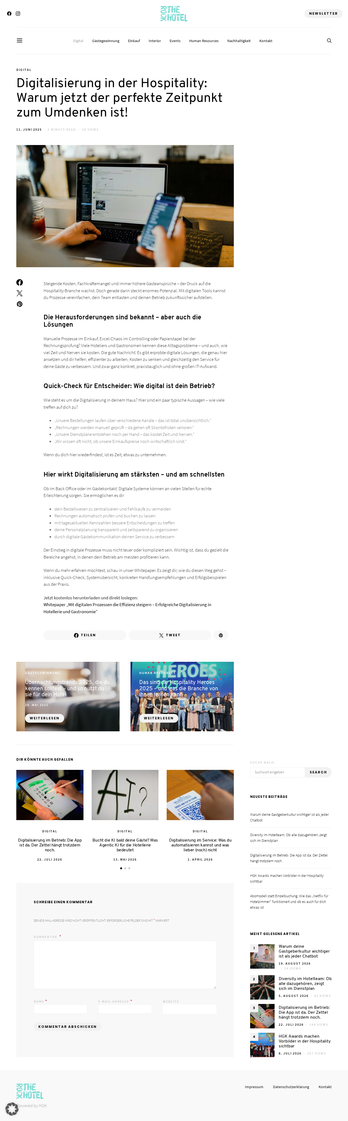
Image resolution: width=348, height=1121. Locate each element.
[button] (121, 868)
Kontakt (265, 40)
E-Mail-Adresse (115, 1001)
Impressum (254, 1086)
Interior (155, 40)
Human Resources (204, 40)
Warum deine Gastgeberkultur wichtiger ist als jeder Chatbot (304, 951)
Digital (78, 40)
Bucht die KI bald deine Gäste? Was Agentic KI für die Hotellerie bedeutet (125, 845)
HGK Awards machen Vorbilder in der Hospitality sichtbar (305, 1041)
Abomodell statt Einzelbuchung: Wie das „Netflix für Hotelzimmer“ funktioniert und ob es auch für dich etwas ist (289, 901)
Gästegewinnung (105, 40)
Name (41, 1001)
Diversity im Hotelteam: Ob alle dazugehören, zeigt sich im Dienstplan (305, 984)
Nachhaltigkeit (239, 40)
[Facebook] (9, 13)
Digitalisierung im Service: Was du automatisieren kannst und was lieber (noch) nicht (200, 845)
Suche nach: (262, 762)
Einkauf (134, 40)
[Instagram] (18, 13)
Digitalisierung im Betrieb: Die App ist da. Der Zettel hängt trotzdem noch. (50, 845)
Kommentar (46, 937)
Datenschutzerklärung (291, 1086)
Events (175, 40)
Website (171, 1001)
